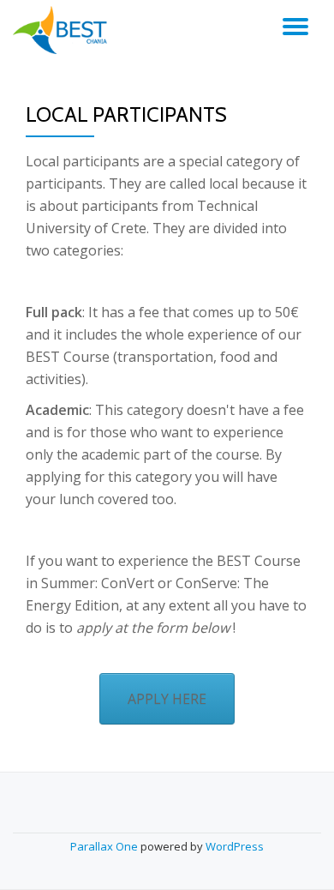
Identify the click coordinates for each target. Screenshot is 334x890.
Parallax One (105, 846)
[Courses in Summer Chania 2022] (65, 30)
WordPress (235, 846)
